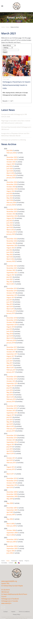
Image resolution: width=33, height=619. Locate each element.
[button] (2, 6)
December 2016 (12, 377)
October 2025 (11, 162)
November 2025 (12, 159)
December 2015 (12, 406)
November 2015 (12, 408)
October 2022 (11, 243)
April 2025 (10, 171)
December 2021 (12, 266)
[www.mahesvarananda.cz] (19, 562)
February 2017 (11, 370)
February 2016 (11, 399)
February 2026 (11, 153)
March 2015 (11, 426)
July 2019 (10, 300)
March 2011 (11, 474)
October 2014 (11, 440)
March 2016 (11, 397)
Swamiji (21, 561)
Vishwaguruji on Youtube (9, 601)
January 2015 (11, 431)
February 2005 (11, 526)
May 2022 (10, 254)
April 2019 (10, 306)
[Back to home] (17, 6)
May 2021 (10, 282)
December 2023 (12, 209)
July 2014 (10, 447)
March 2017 (11, 368)
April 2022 (10, 257)
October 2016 (11, 381)
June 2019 (10, 302)
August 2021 (11, 275)
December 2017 (12, 347)
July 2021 (10, 277)
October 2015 (11, 410)
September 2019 (12, 295)
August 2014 (11, 444)
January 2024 (11, 205)
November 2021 (12, 268)
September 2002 (12, 548)
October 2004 (11, 530)
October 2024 (11, 187)
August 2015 (11, 415)
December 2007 (12, 508)
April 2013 (10, 460)
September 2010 (12, 485)
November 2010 (12, 481)
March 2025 (11, 173)
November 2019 (12, 291)
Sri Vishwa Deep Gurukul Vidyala (12, 586)
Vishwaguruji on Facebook (10, 599)
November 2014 (12, 438)
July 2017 (10, 358)
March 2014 (11, 453)
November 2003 (12, 539)
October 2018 (11, 322)
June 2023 (10, 223)
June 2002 (10, 553)
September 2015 (12, 413)
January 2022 (11, 261)
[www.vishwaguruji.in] (15, 562)
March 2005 (11, 524)
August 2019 (11, 297)
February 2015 (11, 429)
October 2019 (11, 293)
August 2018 (11, 327)
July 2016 (10, 388)
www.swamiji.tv (6, 603)
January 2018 (11, 343)
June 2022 (10, 252)
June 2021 (10, 279)
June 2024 (10, 196)
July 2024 (10, 193)
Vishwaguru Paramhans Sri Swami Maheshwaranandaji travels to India (16, 85)
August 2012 (11, 467)
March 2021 (11, 284)
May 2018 (10, 334)
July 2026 (10, 150)
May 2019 (10, 304)
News (8, 561)
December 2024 (12, 182)
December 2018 (12, 318)
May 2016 (10, 392)
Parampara (14, 561)
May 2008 (10, 503)
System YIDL (5, 583)
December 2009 (12, 492)
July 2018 (10, 329)
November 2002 (12, 546)
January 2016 (11, 401)
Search (5, 52)
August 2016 (11, 386)
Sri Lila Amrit (5, 590)
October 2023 (11, 214)
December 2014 (12, 435)
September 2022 (12, 245)
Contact (11, 563)
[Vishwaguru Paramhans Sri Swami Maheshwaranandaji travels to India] (16, 66)
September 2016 (12, 383)
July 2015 (10, 417)
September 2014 (12, 442)
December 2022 (12, 239)
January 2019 (11, 313)
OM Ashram (5, 592)
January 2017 (11, 372)
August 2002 (11, 551)
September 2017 (12, 354)
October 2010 (11, 483)
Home (3, 561)
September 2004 (12, 533)
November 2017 (12, 349)
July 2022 (10, 250)
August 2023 (11, 218)
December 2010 (12, 478)
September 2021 (12, 273)
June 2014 (10, 449)
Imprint (13, 611)
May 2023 (10, 225)
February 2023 (11, 232)
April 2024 (10, 200)
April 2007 (10, 512)
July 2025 (10, 166)
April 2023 (10, 227)
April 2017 (10, 365)
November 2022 (12, 241)
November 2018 (12, 320)
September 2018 (12, 325)
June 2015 (10, 420)
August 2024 (11, 191)
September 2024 (12, 189)
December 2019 (12, 288)
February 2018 (11, 340)
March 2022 (11, 259)
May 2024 (10, 198)
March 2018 (11, 338)
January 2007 (11, 514)
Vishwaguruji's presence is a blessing (13, 140)
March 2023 (11, 230)
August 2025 (11, 164)
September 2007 (12, 510)
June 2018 (10, 331)
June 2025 (10, 169)
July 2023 (10, 221)
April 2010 (10, 487)
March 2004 (11, 535)
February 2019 (11, 311)
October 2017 (11, 352)
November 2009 (12, 494)
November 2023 (12, 211)
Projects (27, 561)
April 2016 (10, 395)
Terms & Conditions (24, 611)
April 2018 (10, 336)
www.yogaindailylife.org (9, 581)
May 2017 (10, 363)
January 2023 (11, 234)
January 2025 (11, 178)
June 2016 (10, 390)
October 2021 (11, 270)
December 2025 (12, 157)
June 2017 (10, 361)
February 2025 (11, 175)
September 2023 (12, 216)
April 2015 (10, 424)
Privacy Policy (16, 614)
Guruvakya (4, 563)
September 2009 (12, 496)
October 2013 (11, 458)
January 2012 (11, 469)
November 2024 (12, 184)
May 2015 (10, 422)
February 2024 (11, 202)
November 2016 (12, 379)
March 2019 (11, 309)
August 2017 (11, 356)
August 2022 (11, 248)
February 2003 (11, 542)
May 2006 (10, 519)
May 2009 (10, 499)
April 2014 (10, 451)
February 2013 (11, 462)
